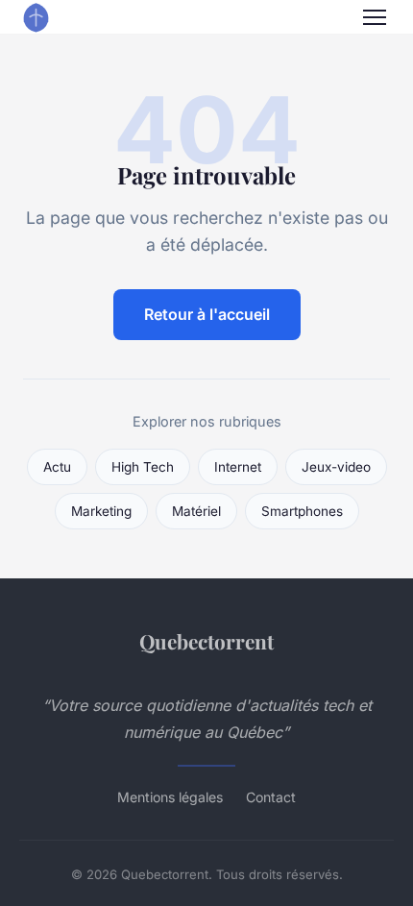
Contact (271, 797)
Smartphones (302, 511)
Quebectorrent (206, 640)
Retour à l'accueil (207, 314)
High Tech (142, 467)
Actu (57, 467)
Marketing (101, 511)
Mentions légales (170, 797)
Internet (237, 467)
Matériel (196, 511)
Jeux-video (336, 467)
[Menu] (374, 17)
